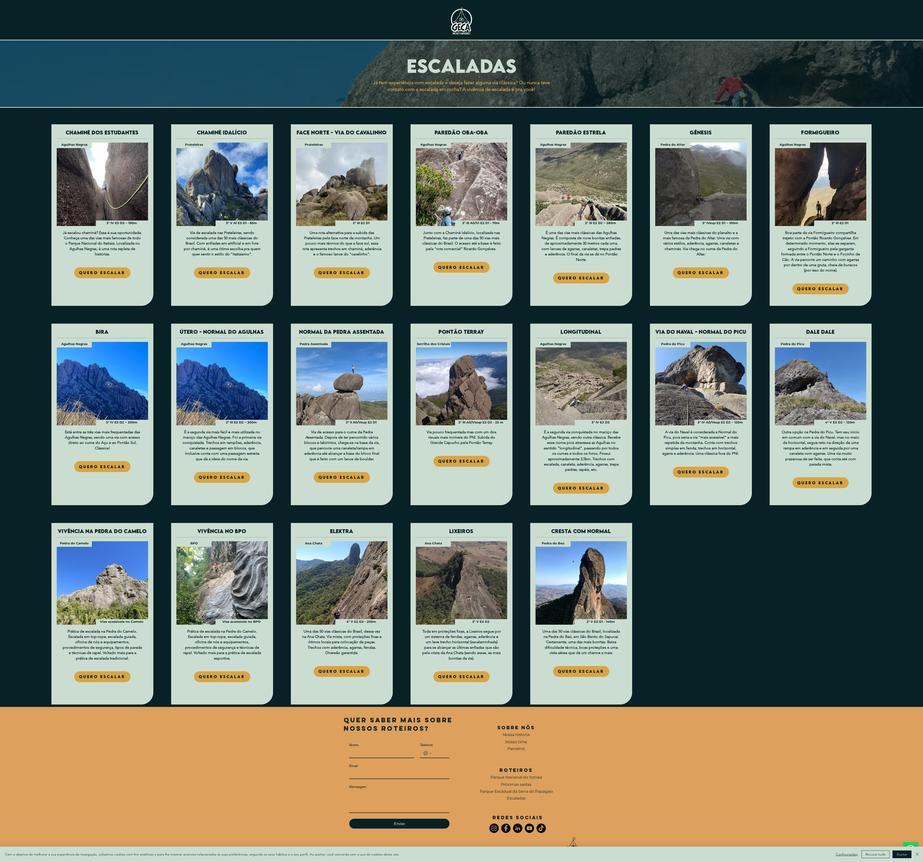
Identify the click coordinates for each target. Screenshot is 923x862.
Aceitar (902, 854)
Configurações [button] (847, 854)
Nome (353, 745)
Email (353, 766)
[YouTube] (529, 828)
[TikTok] (541, 828)
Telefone (426, 745)
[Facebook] (506, 828)
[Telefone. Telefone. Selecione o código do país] (427, 753)
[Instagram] (494, 828)
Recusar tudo (876, 854)
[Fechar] (917, 854)
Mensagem (357, 787)
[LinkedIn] (517, 828)
